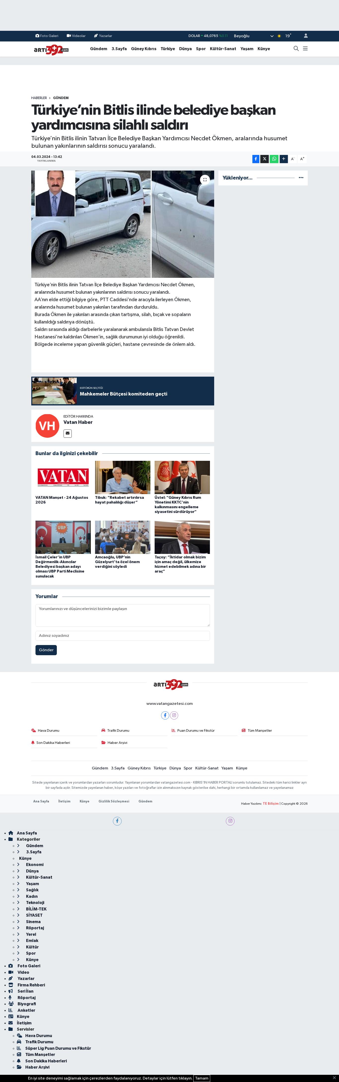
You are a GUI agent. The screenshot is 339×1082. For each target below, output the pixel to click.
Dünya (185, 49)
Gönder (46, 650)
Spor (201, 49)
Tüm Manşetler (260, 730)
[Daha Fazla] (284, 159)
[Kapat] (336, 1078)
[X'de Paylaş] (264, 159)
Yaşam (246, 49)
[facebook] (117, 821)
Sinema (33, 922)
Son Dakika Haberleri (53, 743)
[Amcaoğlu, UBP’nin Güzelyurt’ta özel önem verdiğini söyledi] (122, 537)
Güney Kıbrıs (143, 49)
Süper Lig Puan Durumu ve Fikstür (58, 1048)
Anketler (26, 1010)
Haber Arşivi (117, 743)
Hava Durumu (48, 730)
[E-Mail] (68, 434)
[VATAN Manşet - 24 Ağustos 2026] (63, 477)
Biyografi (26, 1004)
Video (23, 972)
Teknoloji (34, 903)
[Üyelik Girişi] (304, 36)
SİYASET (34, 915)
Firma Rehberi (31, 985)
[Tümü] (301, 178)
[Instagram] (174, 715)
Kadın (31, 896)
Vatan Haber (78, 422)
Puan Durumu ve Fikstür (196, 730)
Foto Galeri (49, 36)
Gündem (98, 49)
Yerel (30, 934)
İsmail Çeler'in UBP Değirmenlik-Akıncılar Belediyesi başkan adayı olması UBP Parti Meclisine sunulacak (59, 566)
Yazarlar (105, 36)
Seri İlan (25, 991)
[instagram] (230, 821)
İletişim (64, 801)
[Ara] (296, 49)
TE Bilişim (271, 803)
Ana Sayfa (41, 801)
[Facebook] (165, 715)
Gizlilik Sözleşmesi (114, 801)
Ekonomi (34, 865)
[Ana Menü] (305, 49)
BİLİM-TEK (36, 909)
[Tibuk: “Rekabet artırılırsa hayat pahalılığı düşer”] (122, 477)
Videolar (79, 36)
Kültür (32, 947)
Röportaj (34, 928)
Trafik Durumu (118, 730)
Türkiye (168, 49)
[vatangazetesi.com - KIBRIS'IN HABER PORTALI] (49, 49)
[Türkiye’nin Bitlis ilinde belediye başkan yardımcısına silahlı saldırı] (122, 224)
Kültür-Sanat (223, 49)
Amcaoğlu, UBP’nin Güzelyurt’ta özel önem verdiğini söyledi (117, 562)
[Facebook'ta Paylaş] (255, 159)
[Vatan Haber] (47, 426)
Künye (264, 49)
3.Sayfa (119, 49)
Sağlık (31, 890)
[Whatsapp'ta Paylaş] (274, 159)
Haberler (39, 98)
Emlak (31, 940)
